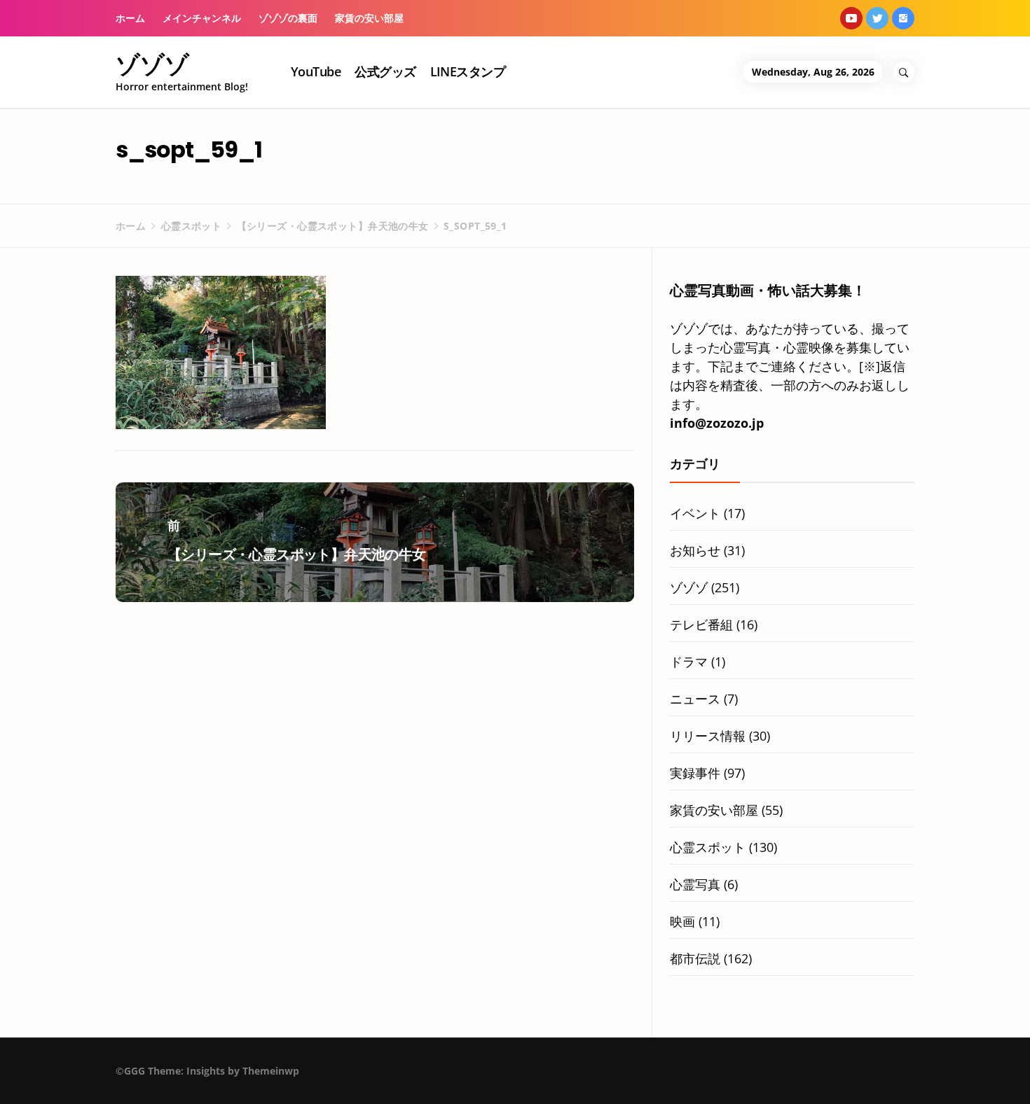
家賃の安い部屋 (369, 18)
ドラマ (689, 661)
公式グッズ (385, 71)
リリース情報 (708, 735)
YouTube (316, 71)
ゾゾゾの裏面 (288, 18)
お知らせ (695, 550)
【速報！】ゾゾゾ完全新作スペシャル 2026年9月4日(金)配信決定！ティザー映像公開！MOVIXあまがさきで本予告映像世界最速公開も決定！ (213, 1079)
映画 (682, 921)
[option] (186, 1074)
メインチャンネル (202, 18)
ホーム (130, 18)
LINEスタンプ (468, 71)
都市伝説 (695, 958)
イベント (695, 513)
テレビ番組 (701, 624)
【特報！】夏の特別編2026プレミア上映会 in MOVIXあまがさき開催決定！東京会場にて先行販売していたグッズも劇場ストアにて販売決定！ (432, 1079)
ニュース (695, 698)
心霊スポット (708, 847)
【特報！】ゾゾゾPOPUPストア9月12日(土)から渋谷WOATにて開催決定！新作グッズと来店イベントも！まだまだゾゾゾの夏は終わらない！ (651, 1079)
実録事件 (695, 772)
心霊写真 (695, 884)
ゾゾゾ (152, 64)
